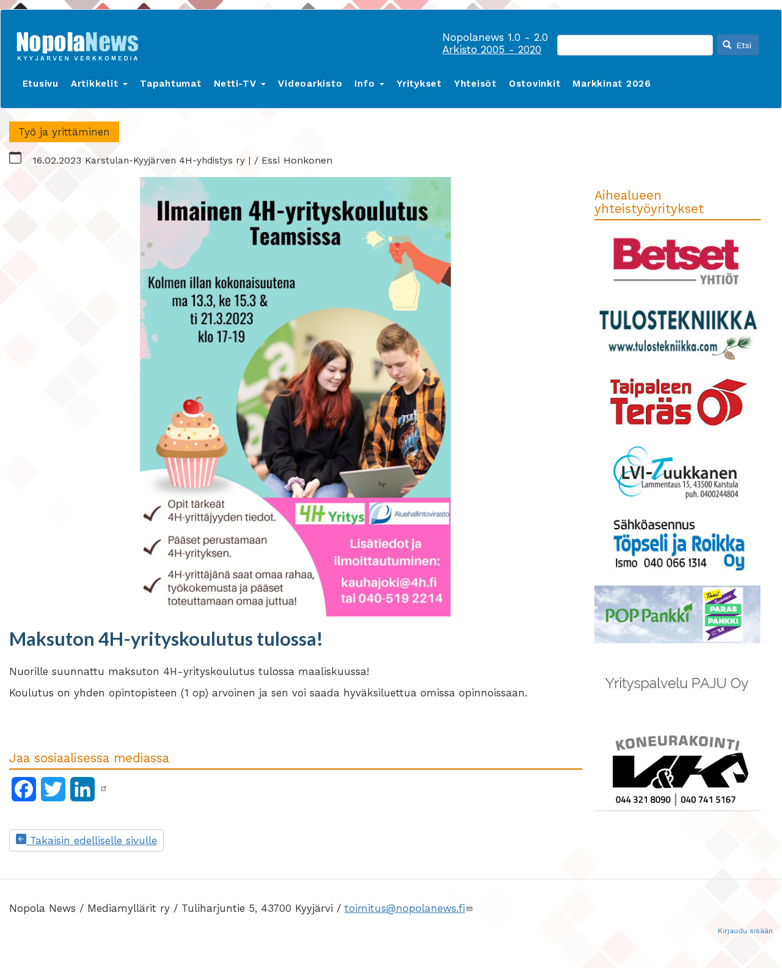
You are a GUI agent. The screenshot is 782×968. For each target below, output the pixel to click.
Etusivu (41, 83)
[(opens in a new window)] (104, 788)
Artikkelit (96, 83)
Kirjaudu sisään (745, 930)
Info (366, 83)
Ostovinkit (535, 83)
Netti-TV (237, 83)
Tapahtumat (171, 83)
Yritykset (419, 83)
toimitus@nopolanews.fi (405, 908)
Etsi (742, 45)
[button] (295, 396)
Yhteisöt (475, 83)
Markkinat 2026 (611, 83)
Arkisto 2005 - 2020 (491, 49)
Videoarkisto (310, 83)
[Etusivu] (81, 43)
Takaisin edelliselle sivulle (91, 840)
